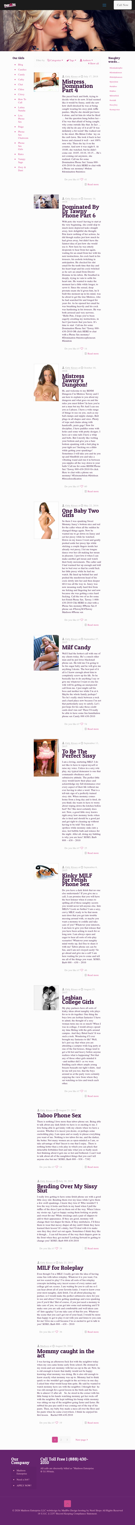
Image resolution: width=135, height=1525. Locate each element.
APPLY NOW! (24, 1485)
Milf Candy (76, 647)
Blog (20, 64)
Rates (21, 154)
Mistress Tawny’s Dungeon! (74, 380)
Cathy (21, 79)
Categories (55, 60)
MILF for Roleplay (60, 1267)
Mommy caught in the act (65, 1353)
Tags (71, 60)
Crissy (21, 94)
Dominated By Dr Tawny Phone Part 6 (80, 211)
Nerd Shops (96, 1510)
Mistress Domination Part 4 (77, 86)
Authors (87, 60)
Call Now (122, 5)
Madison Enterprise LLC (34, 1510)
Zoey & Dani (22, 168)
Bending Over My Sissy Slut (67, 1188)
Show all (94, 63)
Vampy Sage (22, 160)
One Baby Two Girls (80, 512)
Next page (81, 1439)
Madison (44, 1346)
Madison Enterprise (22, 1472)
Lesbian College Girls (78, 999)
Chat (20, 84)
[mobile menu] (104, 5)
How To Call (22, 100)
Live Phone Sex (21, 118)
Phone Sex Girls (21, 146)
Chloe (21, 89)
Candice (22, 69)
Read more (93, 184)
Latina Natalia (21, 109)
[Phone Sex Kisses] (10, 5)
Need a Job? (23, 1479)
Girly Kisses (71, 76)
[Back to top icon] (67, 1503)
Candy (21, 74)
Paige (21, 126)
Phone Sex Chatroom (22, 134)
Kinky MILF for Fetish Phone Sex (77, 880)
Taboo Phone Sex (59, 1115)
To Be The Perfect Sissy (79, 753)
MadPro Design (70, 1510)
